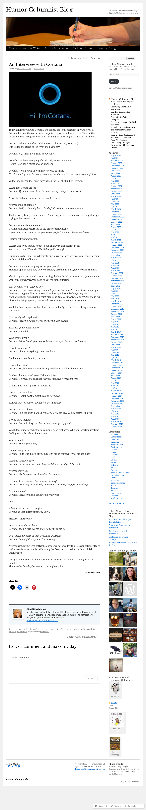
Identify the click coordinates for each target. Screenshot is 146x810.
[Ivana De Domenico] (130, 574)
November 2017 (117, 370)
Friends (114, 460)
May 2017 (115, 385)
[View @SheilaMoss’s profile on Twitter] (12, 766)
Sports (113, 485)
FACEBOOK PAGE (118, 503)
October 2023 (116, 191)
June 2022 (115, 232)
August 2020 (116, 288)
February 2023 (117, 211)
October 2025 (116, 171)
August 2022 (116, 227)
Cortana (86, 629)
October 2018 (116, 342)
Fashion (114, 452)
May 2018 (115, 355)
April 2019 (115, 329)
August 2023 (116, 196)
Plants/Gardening (118, 475)
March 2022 (116, 240)
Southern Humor (118, 483)
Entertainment (117, 444)
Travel (113, 490)
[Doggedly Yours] (116, 574)
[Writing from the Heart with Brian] (116, 605)
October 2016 (116, 403)
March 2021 (116, 270)
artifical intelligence (63, 629)
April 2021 (115, 268)
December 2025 (117, 165)
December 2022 (117, 217)
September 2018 (117, 345)
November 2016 (117, 401)
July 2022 (114, 229)
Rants (113, 478)
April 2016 (115, 419)
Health (113, 462)
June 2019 (115, 324)
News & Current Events (120, 472)
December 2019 (117, 309)
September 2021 (117, 255)
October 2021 (116, 252)
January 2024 (116, 186)
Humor (32, 629)
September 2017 (117, 375)
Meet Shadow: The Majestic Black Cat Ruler (122, 102)
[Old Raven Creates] (116, 650)
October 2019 (116, 314)
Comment (90, 678)
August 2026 (116, 155)
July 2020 (114, 291)
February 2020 (117, 304)
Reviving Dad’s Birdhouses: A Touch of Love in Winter (123, 136)
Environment (116, 447)
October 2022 (116, 222)
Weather (114, 495)
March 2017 (116, 391)
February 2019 (117, 334)
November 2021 (117, 250)
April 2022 (115, 237)
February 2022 (117, 242)
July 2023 (114, 199)
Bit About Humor (83, 48)
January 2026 (116, 163)
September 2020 (117, 286)
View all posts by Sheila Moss (42, 620)
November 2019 (117, 311)
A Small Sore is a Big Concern (123, 127)
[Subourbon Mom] (116, 620)
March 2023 (116, 209)
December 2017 (117, 368)
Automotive (115, 434)
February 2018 (117, 362)
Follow (113, 81)
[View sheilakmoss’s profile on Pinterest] (19, 766)
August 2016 (116, 408)
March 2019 (116, 332)
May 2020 (115, 296)
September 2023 (117, 194)
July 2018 (114, 350)
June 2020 (115, 293)
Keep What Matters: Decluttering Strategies (120, 141)
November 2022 (117, 219)
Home (13, 48)
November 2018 (117, 339)
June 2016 (115, 414)
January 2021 (116, 275)
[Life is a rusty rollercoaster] (130, 635)
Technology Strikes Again (83, 58)
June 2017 (115, 383)
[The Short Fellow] (116, 665)
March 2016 (116, 421)
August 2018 (116, 347)
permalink (44, 631)
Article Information (57, 48)
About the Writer (31, 48)
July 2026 (114, 158)
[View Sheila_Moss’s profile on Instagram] (16, 766)
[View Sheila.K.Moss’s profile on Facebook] (9, 766)
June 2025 (115, 181)
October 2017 (116, 373)
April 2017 (115, 388)
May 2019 (115, 327)
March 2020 (116, 301)
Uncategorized (117, 493)
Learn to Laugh (107, 48)
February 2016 (117, 424)
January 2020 (116, 306)
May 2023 (115, 204)
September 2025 (117, 173)
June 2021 (115, 263)
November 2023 (117, 188)
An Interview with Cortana (35, 64)
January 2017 (116, 396)
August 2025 (116, 176)
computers (77, 629)
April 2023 (115, 206)
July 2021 (114, 260)
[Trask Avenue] (130, 620)
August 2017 (116, 378)
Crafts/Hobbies (117, 437)
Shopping (115, 480)
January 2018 (116, 365)
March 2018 (116, 360)
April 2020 (115, 298)
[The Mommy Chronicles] (116, 635)
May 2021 (115, 265)
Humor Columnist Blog (39, 9)
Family (114, 449)
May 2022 (115, 235)
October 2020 (116, 283)
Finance (114, 455)
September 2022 (117, 224)
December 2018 (117, 337)
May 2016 (115, 416)
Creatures (115, 439)
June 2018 (115, 352)
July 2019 (114, 322)
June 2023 (115, 201)
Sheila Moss (39, 68)
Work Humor (116, 498)
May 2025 (115, 183)
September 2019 (117, 316)
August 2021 (116, 258)
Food (113, 457)
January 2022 (116, 245)
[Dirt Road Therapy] (116, 559)
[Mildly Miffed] (130, 589)
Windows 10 (22, 631)
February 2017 (117, 393)
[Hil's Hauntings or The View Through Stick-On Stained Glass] (130, 650)
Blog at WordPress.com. (130, 782)
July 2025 (114, 178)
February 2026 (117, 160)
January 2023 (116, 214)
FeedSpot (115, 703)
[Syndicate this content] (109, 99)
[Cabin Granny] (116, 589)
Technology (40, 629)
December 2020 (117, 278)
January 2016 (116, 426)
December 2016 (117, 398)
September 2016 (117, 406)
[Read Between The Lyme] (130, 559)
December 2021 (117, 247)
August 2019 (116, 319)
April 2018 (115, 357)
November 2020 (117, 281)
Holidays (114, 465)
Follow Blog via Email (120, 64)
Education (115, 442)
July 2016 (114, 411)
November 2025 (117, 168)
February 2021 (117, 273)
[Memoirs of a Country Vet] (130, 605)
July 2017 (114, 380)
